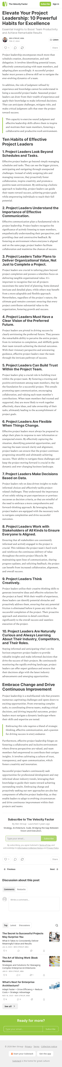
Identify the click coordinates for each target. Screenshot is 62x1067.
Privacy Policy (53, 848)
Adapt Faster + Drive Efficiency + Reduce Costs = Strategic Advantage (22, 991)
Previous (11, 869)
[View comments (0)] (15, 48)
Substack (16, 1061)
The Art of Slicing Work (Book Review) (20, 959)
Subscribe (45, 4)
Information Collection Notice (30, 848)
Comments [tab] (9, 889)
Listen (56, 39)
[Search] (57, 925)
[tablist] (14, 889)
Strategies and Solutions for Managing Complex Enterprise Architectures (21, 966)
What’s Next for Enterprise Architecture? (18, 984)
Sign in (56, 4)
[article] (31, 942)
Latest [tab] (13, 925)
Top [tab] (5, 925)
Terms (36, 1046)
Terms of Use (44, 845)
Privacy (28, 1046)
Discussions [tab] (24, 925)
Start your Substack (23, 1053)
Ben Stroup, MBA (16, 38)
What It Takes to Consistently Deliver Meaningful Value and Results (20, 942)
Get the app (45, 1053)
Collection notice (49, 1046)
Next (52, 869)
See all (8, 1006)
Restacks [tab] (21, 889)
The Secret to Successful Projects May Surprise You (22, 935)
